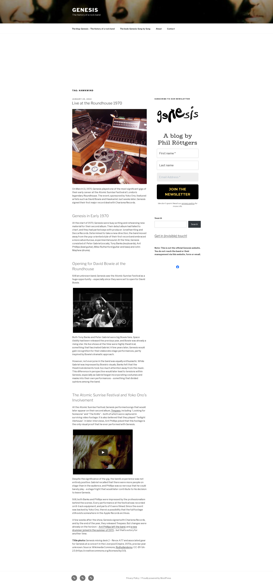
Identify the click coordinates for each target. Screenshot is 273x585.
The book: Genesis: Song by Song (135, 29)
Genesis (85, 10)
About (159, 29)
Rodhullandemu (124, 547)
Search (158, 218)
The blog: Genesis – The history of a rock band (93, 29)
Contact (171, 29)
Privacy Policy (132, 578)
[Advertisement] (136, 55)
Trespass (116, 410)
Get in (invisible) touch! (171, 236)
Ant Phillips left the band (112, 526)
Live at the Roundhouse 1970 (97, 103)
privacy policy (188, 203)
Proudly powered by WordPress (156, 578)
